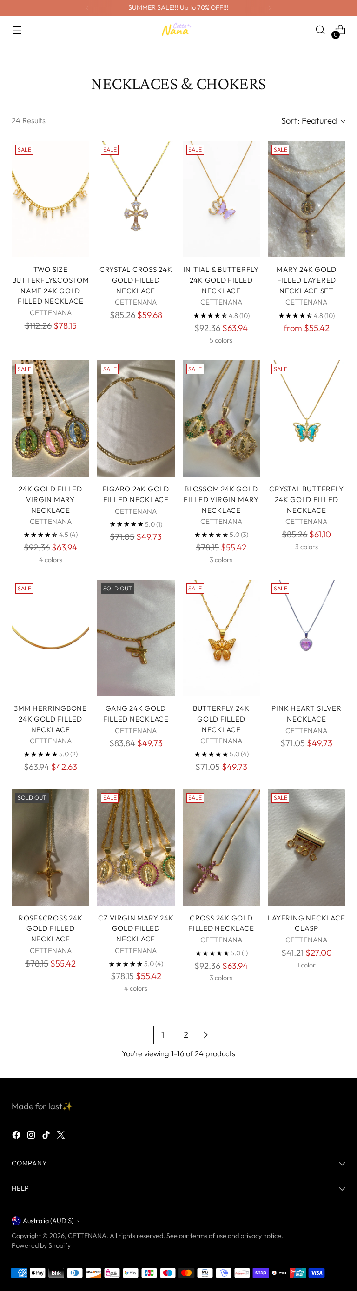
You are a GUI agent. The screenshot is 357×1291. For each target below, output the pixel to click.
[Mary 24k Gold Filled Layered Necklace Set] (306, 199)
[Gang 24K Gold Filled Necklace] (136, 638)
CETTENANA (87, 1235)
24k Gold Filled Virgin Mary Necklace (50, 499)
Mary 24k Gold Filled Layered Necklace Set (306, 280)
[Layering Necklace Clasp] (306, 847)
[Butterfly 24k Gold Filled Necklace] (221, 638)
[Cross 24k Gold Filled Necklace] (221, 847)
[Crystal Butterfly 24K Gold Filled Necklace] (306, 418)
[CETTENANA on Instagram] (32, 1136)
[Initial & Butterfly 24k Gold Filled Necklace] (221, 199)
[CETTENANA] (178, 29)
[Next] (270, 8)
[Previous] (87, 8)
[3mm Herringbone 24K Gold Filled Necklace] (50, 638)
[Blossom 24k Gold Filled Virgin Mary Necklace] (221, 418)
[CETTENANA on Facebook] (17, 1136)
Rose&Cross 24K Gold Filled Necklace (51, 929)
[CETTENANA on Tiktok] (47, 1136)
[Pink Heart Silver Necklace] (306, 638)
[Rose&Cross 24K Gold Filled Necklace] (50, 847)
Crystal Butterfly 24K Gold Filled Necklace (306, 499)
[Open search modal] (320, 30)
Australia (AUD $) (48, 1221)
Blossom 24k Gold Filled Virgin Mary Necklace (221, 499)
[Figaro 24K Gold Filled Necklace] (136, 418)
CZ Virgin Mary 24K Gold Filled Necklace (136, 929)
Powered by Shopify (41, 1245)
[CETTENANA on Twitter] (61, 1136)
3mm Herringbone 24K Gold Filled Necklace (50, 719)
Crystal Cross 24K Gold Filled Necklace (135, 280)
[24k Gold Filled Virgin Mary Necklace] (50, 418)
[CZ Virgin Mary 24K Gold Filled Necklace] (136, 847)
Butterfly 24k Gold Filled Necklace (221, 719)
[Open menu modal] (16, 30)
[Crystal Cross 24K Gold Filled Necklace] (136, 199)
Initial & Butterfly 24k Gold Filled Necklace (221, 280)
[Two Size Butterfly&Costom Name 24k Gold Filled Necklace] (50, 199)
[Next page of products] (205, 1035)
